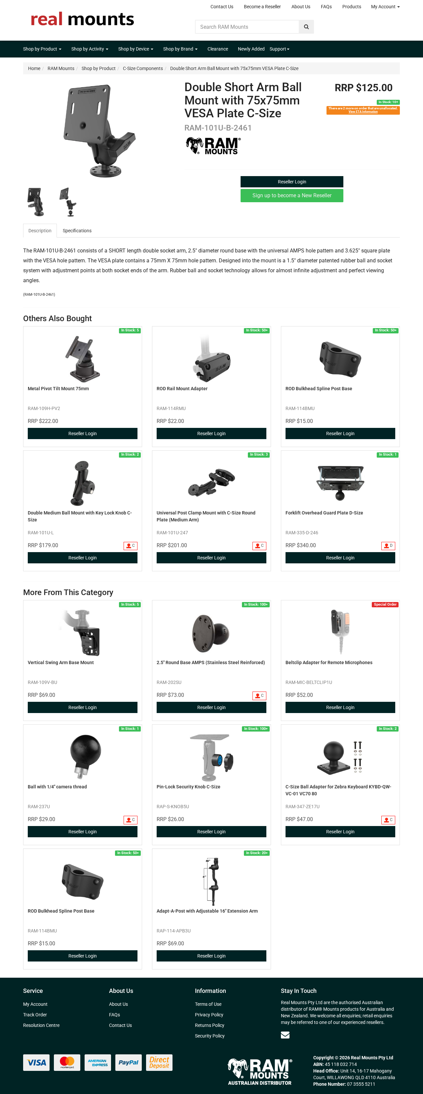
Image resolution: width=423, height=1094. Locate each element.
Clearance (218, 49)
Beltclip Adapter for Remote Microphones (329, 662)
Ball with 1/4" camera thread (57, 786)
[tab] (40, 231)
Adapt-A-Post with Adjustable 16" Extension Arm (207, 911)
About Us (300, 6)
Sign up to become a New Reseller (291, 195)
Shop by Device (134, 49)
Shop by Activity (88, 49)
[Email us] (285, 1035)
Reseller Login (292, 181)
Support (278, 49)
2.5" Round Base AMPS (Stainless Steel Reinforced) (211, 662)
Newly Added (251, 49)
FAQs (326, 6)
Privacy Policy (209, 1014)
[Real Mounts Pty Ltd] (82, 16)
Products (351, 6)
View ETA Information (363, 111)
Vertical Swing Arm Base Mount (61, 662)
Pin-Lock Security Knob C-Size (188, 786)
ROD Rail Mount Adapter (182, 388)
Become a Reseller (262, 6)
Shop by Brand (178, 49)
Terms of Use (208, 1004)
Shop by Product (40, 49)
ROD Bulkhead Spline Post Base (319, 388)
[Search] (306, 27)
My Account (384, 6)
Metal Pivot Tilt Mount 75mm (58, 388)
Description (40, 230)
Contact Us (222, 6)
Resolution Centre (41, 1025)
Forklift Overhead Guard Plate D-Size (324, 512)
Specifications (77, 230)
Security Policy (210, 1035)
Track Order (35, 1014)
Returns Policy (209, 1025)
